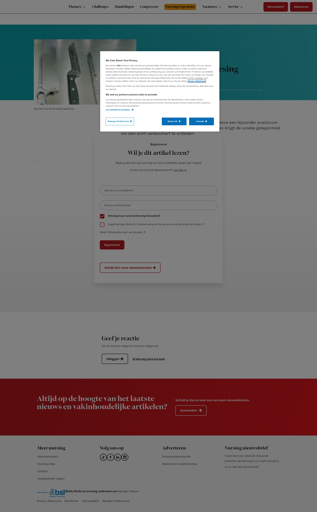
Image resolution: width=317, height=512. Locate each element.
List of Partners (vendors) (118, 109)
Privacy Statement (196, 81)
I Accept (200, 121)
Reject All (172, 121)
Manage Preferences (118, 121)
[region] (159, 91)
